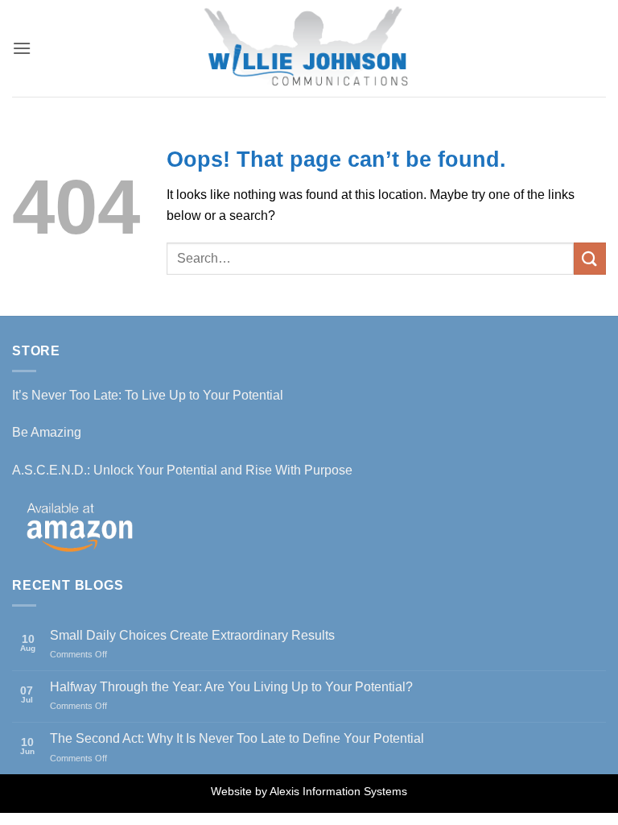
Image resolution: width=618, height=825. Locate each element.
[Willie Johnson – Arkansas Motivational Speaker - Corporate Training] (309, 48)
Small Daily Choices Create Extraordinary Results (192, 635)
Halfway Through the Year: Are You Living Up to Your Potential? (231, 687)
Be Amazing (46, 432)
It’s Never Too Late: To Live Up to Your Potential (147, 395)
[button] (21, 48)
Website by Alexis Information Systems (309, 791)
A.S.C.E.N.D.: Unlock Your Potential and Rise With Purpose (182, 470)
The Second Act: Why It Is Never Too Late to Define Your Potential (237, 738)
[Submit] (590, 258)
